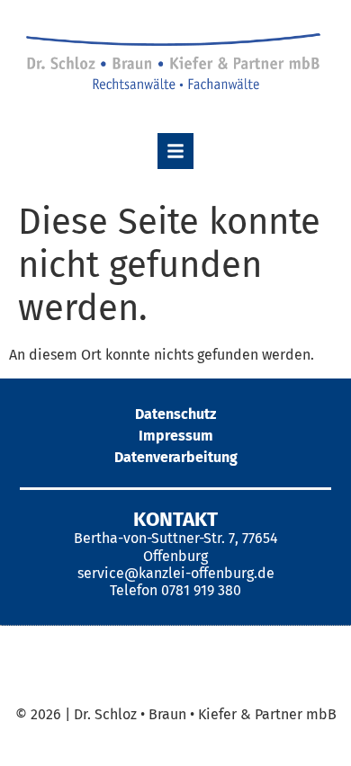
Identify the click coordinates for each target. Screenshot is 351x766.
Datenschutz (175, 414)
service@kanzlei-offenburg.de (175, 573)
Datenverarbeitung (176, 457)
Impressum (176, 435)
